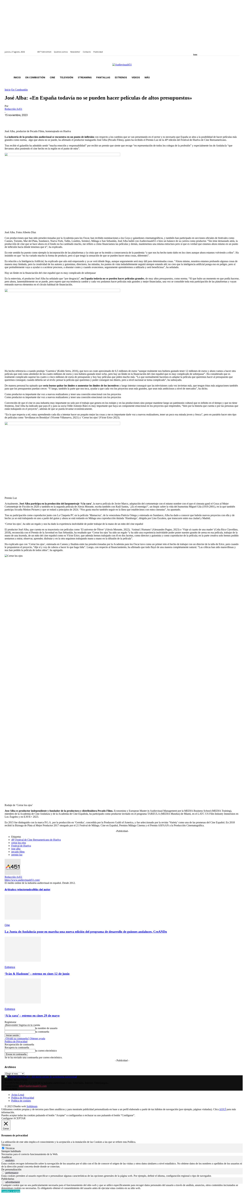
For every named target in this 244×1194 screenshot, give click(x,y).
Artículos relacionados (19, 889)
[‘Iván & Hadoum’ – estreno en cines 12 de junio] (23, 964)
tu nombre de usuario (46, 1028)
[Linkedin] (202, 50)
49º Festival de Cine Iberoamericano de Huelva (36, 839)
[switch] (3, 1160)
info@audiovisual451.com (33, 1085)
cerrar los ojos (18, 842)
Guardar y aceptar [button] (10, 1191)
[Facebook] (194, 50)
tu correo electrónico (46, 1050)
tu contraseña (42, 1031)
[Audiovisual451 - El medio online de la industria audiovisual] (122, 66)
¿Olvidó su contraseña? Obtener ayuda (25, 1038)
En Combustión (19, 89)
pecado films (18, 851)
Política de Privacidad (16, 1041)
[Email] (57, 120)
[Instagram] (198, 50)
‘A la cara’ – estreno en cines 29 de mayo (32, 1015)
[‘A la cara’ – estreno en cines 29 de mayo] (23, 1006)
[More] (81, 120)
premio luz (16, 854)
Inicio (8, 89)
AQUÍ (222, 1109)
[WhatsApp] (34, 120)
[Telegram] (69, 120)
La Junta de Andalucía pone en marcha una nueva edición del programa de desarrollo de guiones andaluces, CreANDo (86, 931)
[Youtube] (209, 50)
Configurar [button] (7, 1118)
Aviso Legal (17, 1094)
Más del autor (41, 889)
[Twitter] (206, 50)
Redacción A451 (13, 109)
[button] (235, 77)
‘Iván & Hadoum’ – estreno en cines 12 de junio (37, 973)
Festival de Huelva (21, 845)
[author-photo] (13, 874)
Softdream (32, 1106)
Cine (7, 925)
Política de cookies (21, 1100)
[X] (22, 120)
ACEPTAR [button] (19, 1118)
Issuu (195, 54)
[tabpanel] (122, 1154)
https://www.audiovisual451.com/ (22, 880)
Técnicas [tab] (6, 1144)
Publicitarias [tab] (7, 1178)
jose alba (15, 848)
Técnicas (10, 1148)
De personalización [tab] (11, 1169)
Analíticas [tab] (6, 1157)
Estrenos (10, 967)
